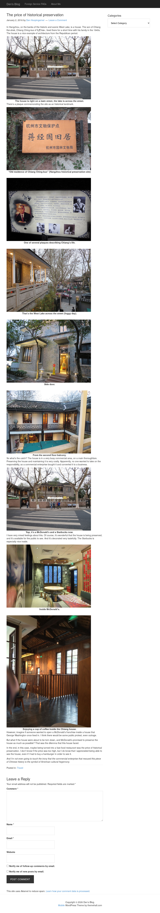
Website (11, 852)
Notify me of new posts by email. (26, 871)
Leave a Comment (58, 20)
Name (10, 824)
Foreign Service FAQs (35, 3)
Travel (20, 767)
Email (10, 838)
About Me (56, 3)
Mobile (61, 905)
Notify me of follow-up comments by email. (32, 866)
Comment (12, 788)
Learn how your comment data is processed (67, 891)
